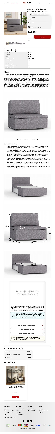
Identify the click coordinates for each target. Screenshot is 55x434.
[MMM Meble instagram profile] (28, 420)
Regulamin (6, 409)
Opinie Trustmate (43, 410)
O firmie (41, 412)
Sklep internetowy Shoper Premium (27, 428)
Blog (5, 414)
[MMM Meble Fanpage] (24, 420)
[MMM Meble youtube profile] (31, 420)
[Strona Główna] (27, 3)
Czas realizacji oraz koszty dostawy (32, 409)
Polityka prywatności (9, 410)
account (51, 3)
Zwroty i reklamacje (8, 412)
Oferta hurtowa (7, 416)
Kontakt (41, 409)
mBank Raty (18, 412)
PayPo (17, 410)
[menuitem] (3, 3)
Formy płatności (19, 409)
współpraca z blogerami (9, 417)
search (39, 3)
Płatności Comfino (20, 414)
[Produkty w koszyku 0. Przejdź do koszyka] (45, 3)
